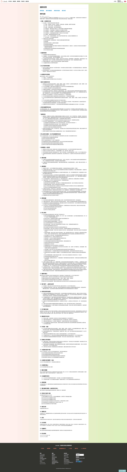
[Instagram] (81, 461)
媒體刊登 (76, 448)
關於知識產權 (49, 10)
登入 (115, 1)
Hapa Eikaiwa (66, 463)
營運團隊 (48, 448)
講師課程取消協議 (55, 462)
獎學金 (41, 461)
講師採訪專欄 (54, 457)
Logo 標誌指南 (83, 448)
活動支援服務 (66, 459)
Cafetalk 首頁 (42, 454)
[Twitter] (78, 461)
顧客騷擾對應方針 (62, 448)
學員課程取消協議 (43, 458)
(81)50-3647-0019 (81, 458)
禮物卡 (65, 458)
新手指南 (10, 1)
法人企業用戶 (42, 459)
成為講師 (53, 454)
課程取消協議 (57, 10)
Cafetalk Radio (42, 462)
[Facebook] (76, 461)
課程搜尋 (14, 1)
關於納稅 (64, 10)
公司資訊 (42, 448)
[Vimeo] (80, 461)
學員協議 (41, 457)
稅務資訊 (53, 463)
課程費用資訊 (42, 455)
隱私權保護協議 (66, 461)
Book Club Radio (43, 463)
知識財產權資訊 (54, 461)
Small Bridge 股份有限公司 (68, 462)
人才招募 (70, 448)
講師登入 (53, 455)
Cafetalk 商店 (66, 457)
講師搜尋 (18, 1)
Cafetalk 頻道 (66, 454)
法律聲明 (54, 448)
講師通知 (53, 458)
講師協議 (42, 10)
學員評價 (22, 1)
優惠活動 (27, 1)
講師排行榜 (66, 455)
